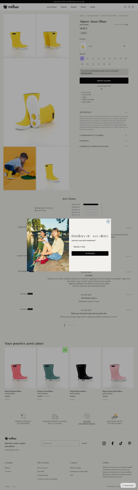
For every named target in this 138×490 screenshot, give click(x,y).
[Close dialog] (108, 221)
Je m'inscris (90, 253)
